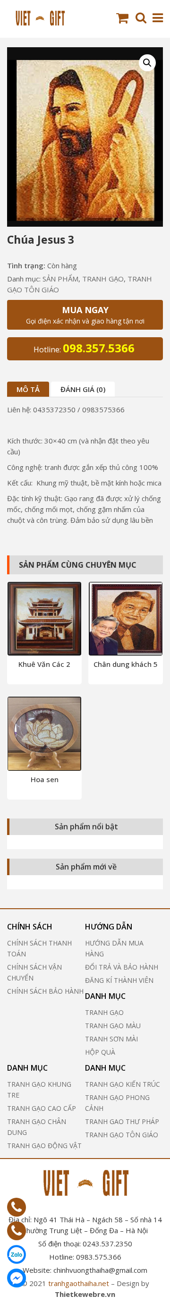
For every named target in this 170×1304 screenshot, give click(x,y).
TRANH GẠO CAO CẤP (41, 1108)
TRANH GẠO (103, 278)
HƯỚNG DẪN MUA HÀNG (114, 948)
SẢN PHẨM (60, 278)
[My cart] (124, 18)
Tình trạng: (26, 265)
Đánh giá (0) (82, 389)
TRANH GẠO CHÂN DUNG (36, 1127)
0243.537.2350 (107, 1243)
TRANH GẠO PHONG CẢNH (117, 1103)
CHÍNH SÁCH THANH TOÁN (39, 948)
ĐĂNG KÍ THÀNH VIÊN (119, 980)
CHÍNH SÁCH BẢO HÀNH (45, 991)
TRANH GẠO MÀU (113, 1025)
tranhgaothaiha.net (78, 1283)
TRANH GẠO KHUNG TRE (39, 1089)
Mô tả (28, 389)
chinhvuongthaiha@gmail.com (100, 1270)
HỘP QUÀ (100, 1052)
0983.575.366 (98, 1256)
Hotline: (84, 348)
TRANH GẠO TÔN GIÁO (121, 1134)
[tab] (28, 389)
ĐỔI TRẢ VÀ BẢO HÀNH (121, 967)
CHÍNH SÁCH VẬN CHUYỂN (34, 972)
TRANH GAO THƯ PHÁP (122, 1121)
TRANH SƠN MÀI (111, 1038)
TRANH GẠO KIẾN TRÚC (122, 1084)
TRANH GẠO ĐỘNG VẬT (44, 1145)
